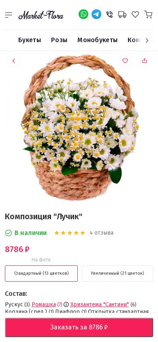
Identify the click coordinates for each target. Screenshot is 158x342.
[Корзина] (148, 13)
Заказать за (85, 327)
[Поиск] (8, 40)
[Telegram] (96, 14)
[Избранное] (135, 13)
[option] (79, 129)
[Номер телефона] (109, 13)
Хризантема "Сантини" (99, 304)
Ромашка (44, 304)
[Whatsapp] (83, 14)
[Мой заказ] (122, 13)
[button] (8, 15)
